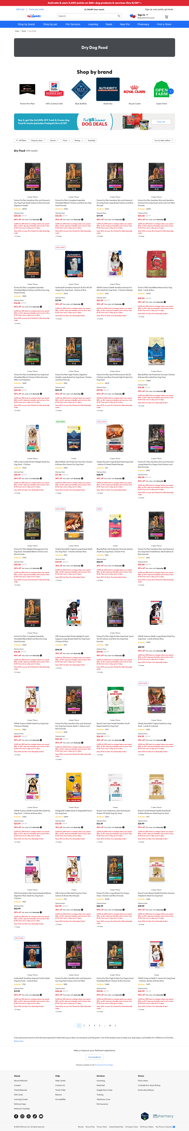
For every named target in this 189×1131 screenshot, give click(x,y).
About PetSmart (20, 1080)
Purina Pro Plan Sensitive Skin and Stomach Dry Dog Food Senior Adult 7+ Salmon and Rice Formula (73, 726)
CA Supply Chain (131, 1127)
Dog (17, 31)
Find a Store (143, 1080)
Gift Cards (18, 1094)
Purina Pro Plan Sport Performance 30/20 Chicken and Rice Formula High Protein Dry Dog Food (114, 377)
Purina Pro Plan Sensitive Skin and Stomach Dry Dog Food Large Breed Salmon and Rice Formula (115, 203)
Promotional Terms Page (104, 1065)
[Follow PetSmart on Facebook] (16, 1116)
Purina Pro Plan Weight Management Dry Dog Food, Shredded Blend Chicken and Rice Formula (31, 551)
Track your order (36, 9)
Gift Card (20, 9)
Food (24, 31)
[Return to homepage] (34, 16)
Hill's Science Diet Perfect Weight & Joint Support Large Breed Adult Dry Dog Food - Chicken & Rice (73, 639)
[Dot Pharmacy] (163, 1116)
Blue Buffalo (81, 103)
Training (100, 1094)
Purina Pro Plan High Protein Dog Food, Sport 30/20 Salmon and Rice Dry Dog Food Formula (115, 639)
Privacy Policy (102, 1127)
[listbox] (94, 91)
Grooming (101, 1080)
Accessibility (60, 1099)
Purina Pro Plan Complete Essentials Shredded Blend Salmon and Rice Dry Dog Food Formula (31, 290)
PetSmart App (20, 1104)
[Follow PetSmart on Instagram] (22, 1116)
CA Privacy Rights (146, 1127)
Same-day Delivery (146, 1090)
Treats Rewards (20, 1090)
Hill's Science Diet (54, 103)
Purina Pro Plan (27, 103)
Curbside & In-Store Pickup (149, 1085)
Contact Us (60, 1085)
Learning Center (21, 1099)
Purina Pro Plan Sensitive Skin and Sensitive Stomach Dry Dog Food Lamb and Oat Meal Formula (156, 203)
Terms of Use (90, 1127)
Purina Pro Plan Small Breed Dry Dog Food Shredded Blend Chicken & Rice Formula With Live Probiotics (31, 377)
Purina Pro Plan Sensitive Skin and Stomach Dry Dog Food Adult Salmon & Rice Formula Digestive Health (32, 203)
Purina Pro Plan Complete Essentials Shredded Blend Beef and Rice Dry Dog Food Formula (30, 639)
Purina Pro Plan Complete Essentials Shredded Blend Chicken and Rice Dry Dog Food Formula (73, 203)
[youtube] (41, 1116)
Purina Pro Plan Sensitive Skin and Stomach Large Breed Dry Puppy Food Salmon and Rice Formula (156, 464)
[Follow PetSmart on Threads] (28, 1116)
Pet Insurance (102, 1104)
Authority (107, 103)
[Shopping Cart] (170, 17)
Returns (58, 1094)
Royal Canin (135, 103)
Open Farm (161, 103)
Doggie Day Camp (104, 1090)
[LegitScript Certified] (145, 1116)
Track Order (60, 1090)
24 (110, 1025)
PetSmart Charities (22, 1109)
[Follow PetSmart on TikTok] (35, 1116)
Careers (17, 1085)
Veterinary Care (103, 1099)
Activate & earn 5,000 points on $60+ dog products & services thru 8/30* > (94, 2)
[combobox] (89, 15)
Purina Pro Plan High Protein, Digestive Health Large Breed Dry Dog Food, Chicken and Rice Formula (73, 377)
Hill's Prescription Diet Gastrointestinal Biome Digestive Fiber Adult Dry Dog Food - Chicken (32, 895)
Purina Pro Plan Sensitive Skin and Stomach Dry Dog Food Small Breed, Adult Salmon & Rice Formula (156, 551)
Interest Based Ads (116, 1127)
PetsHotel (101, 1085)
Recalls (80, 1127)
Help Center (60, 1080)
